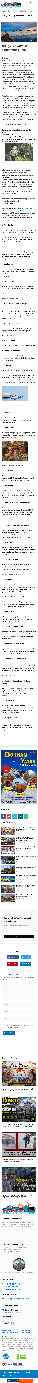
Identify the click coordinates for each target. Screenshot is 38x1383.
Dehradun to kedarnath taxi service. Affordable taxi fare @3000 (26, 876)
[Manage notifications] (33, 1379)
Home (3, 11)
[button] (30, 2)
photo (3, 693)
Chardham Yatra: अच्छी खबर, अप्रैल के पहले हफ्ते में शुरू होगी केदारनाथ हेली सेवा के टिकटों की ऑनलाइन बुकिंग (26, 867)
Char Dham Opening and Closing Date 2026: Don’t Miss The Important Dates (26, 829)
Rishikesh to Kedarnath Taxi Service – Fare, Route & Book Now (26, 885)
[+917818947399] (3, 1284)
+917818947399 (12, 1284)
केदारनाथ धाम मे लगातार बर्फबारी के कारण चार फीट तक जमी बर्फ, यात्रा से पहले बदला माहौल (26, 847)
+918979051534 (11, 1289)
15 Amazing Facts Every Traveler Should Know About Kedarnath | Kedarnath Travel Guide (25, 839)
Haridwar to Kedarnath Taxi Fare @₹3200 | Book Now (25, 895)
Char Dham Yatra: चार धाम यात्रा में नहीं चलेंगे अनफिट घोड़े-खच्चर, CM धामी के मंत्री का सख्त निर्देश (26, 858)
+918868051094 (11, 1286)
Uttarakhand (24, 17)
